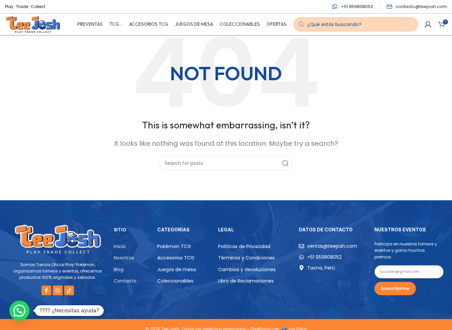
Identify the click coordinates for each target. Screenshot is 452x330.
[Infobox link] (352, 7)
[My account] (428, 24)
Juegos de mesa (176, 269)
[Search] (285, 163)
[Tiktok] (69, 290)
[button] (19, 311)
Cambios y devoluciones (247, 269)
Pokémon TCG (174, 246)
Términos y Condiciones (246, 257)
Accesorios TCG (175, 257)
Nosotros (124, 257)
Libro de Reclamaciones (246, 281)
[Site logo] (33, 24)
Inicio (120, 246)
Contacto (125, 281)
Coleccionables (175, 281)
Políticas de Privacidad (244, 246)
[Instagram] (58, 290)
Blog (118, 269)
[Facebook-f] (46, 290)
